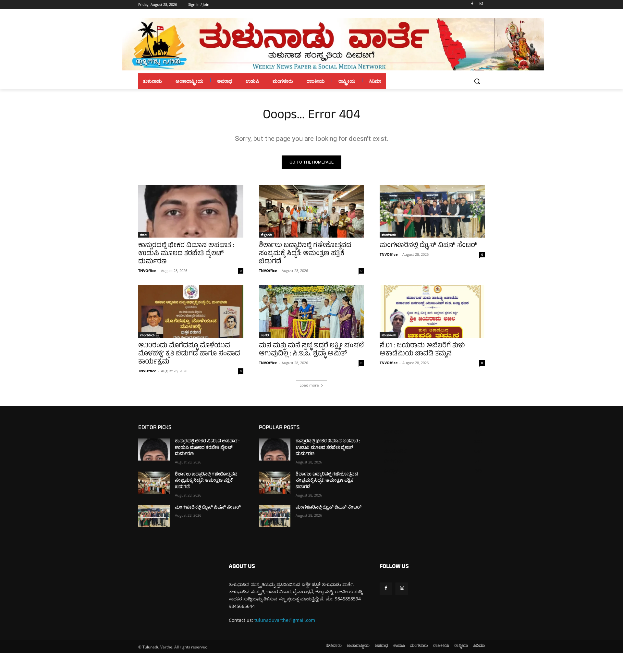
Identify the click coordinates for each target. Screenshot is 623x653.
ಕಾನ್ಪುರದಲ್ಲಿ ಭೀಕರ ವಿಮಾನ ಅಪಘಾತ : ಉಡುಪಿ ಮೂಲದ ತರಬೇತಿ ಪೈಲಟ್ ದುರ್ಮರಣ (186, 254)
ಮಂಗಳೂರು (389, 234)
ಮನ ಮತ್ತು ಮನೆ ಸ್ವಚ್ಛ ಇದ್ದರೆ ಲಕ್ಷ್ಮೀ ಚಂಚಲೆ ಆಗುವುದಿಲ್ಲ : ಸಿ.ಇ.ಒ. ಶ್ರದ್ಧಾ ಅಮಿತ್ (311, 350)
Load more (309, 385)
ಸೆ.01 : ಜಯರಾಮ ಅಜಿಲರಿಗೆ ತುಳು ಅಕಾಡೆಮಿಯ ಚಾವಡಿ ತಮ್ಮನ (422, 350)
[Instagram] (481, 4)
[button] (477, 81)
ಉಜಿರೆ (265, 335)
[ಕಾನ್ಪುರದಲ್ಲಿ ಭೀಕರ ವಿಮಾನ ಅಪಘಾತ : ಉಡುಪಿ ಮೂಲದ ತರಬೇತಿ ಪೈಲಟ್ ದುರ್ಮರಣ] (190, 211)
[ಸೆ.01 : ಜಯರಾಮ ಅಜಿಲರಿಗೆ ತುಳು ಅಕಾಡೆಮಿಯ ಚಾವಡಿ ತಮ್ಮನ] (432, 311)
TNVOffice (147, 270)
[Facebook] (472, 4)
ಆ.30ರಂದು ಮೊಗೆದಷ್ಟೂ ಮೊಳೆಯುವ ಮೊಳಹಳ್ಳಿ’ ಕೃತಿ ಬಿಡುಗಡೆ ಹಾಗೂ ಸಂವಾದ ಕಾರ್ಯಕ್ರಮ (189, 354)
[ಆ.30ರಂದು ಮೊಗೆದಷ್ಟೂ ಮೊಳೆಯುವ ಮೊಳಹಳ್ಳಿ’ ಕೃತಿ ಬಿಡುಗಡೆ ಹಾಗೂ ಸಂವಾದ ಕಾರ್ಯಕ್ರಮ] (190, 311)
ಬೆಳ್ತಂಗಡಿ (266, 234)
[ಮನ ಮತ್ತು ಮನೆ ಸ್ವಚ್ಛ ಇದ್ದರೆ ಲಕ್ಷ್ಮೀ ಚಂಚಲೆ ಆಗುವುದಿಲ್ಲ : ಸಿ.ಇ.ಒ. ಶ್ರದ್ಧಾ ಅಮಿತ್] (311, 311)
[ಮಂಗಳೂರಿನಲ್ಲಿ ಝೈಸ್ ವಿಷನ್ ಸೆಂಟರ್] (432, 211)
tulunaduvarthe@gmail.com (284, 620)
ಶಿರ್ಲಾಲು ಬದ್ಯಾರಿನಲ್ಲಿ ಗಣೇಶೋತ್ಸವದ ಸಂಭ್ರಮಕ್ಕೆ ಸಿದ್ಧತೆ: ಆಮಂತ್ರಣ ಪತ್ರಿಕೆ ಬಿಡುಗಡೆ (305, 254)
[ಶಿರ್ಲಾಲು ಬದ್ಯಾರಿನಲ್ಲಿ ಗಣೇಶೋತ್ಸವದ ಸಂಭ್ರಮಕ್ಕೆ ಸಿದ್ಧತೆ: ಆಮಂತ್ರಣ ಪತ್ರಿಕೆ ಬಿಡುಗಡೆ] (311, 211)
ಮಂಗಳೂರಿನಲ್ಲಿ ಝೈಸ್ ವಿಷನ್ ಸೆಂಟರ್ (428, 246)
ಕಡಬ (143, 234)
